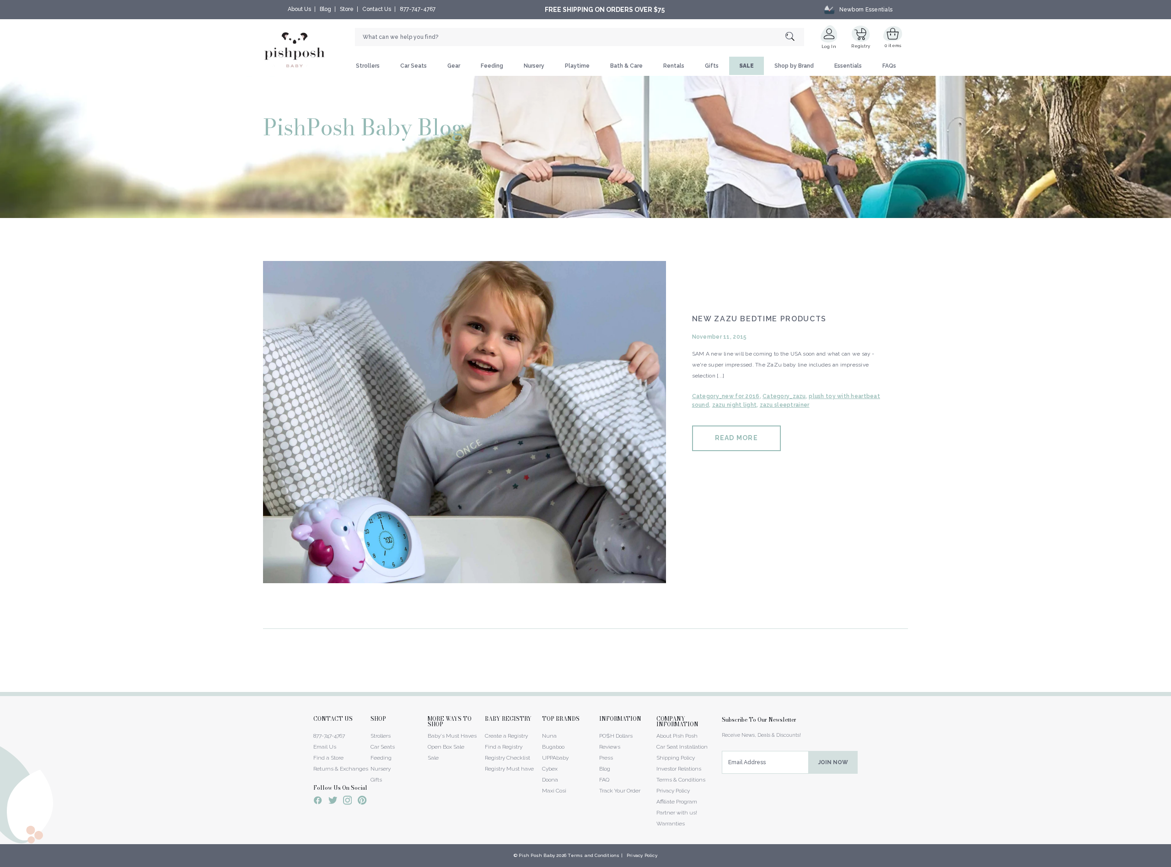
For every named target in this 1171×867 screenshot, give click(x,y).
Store (347, 9)
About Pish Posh (677, 736)
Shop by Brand (794, 66)
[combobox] (579, 37)
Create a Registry (506, 736)
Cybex (550, 769)
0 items (893, 45)
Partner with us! (676, 812)
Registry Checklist (507, 758)
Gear (453, 66)
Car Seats (413, 66)
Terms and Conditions (593, 855)
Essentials (848, 66)
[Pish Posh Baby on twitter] (332, 802)
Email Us (324, 747)
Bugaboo (553, 747)
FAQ (604, 780)
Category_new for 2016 (726, 396)
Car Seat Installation (682, 747)
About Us (299, 9)
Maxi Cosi (554, 790)
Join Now (833, 762)
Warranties (670, 823)
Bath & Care (626, 66)
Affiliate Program (676, 801)
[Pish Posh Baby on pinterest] (362, 802)
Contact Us (376, 9)
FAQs (889, 66)
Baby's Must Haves (452, 736)
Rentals (673, 66)
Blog (325, 9)
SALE (746, 66)
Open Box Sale (446, 747)
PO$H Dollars (616, 736)
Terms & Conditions (680, 780)
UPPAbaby (555, 758)
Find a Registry (503, 747)
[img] (464, 422)
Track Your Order (619, 790)
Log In (829, 46)
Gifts (712, 66)
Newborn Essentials (865, 9)
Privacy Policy (673, 790)
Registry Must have (509, 769)
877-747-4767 (417, 9)
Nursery (534, 66)
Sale (433, 758)
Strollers (368, 66)
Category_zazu (784, 396)
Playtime (577, 66)
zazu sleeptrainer (785, 405)
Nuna (549, 736)
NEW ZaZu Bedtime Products (759, 318)
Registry (860, 45)
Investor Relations (678, 769)
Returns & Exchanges (340, 769)
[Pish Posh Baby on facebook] (317, 802)
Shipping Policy (675, 758)
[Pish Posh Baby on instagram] (347, 802)
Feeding (492, 66)
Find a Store (328, 758)
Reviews (609, 747)
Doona (550, 780)
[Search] (794, 37)
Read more (736, 437)
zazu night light (734, 405)
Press (606, 758)
